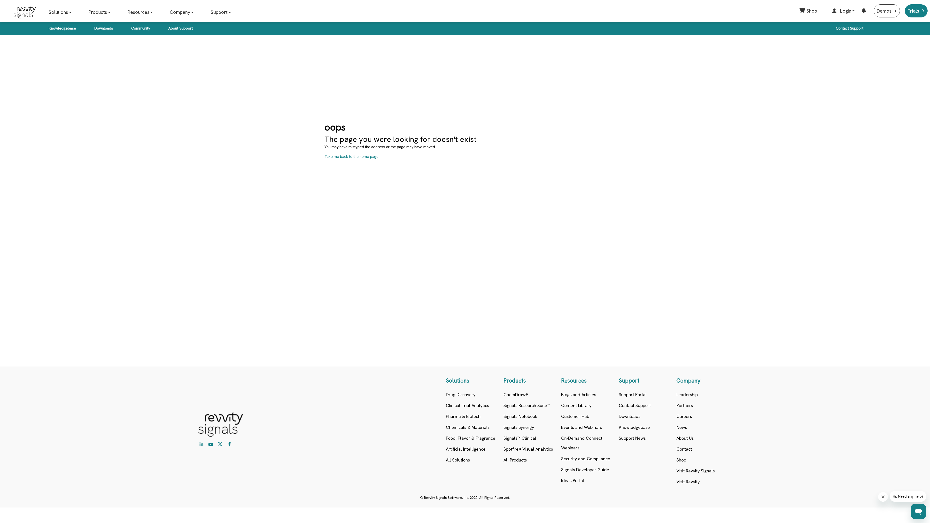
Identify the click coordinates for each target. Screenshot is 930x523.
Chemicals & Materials (467, 427)
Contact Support (849, 28)
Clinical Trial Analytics (467, 405)
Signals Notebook (520, 416)
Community (140, 28)
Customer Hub (575, 416)
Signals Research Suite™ (527, 405)
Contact (684, 449)
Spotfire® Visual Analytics (528, 449)
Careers (684, 416)
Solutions (58, 12)
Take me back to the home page (352, 156)
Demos (883, 11)
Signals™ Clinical (520, 438)
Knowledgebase (62, 28)
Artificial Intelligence (466, 449)
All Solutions (458, 460)
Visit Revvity (688, 482)
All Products (515, 460)
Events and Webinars (581, 427)
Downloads (103, 28)
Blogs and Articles (578, 394)
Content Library (576, 405)
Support (219, 12)
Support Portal (633, 394)
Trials (913, 11)
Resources (138, 12)
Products (97, 12)
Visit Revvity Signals (695, 471)
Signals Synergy (519, 427)
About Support (180, 28)
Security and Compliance (585, 458)
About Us (685, 438)
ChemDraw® (516, 394)
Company (180, 12)
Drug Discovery (460, 394)
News (681, 427)
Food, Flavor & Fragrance (470, 438)
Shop (681, 460)
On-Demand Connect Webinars (581, 443)
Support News (632, 438)
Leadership (687, 394)
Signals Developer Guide (585, 469)
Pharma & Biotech (463, 416)
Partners (684, 405)
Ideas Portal (572, 480)
